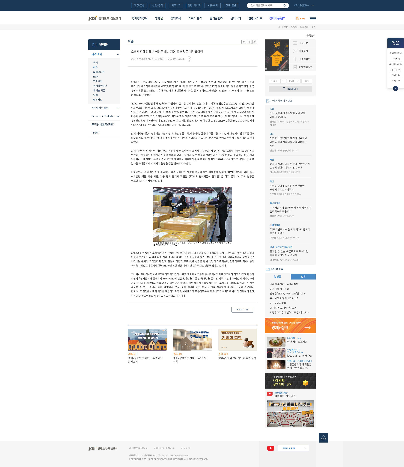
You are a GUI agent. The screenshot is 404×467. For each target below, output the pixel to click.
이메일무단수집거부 (164, 448)
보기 (307, 81)
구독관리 (311, 35)
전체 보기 (303, 6)
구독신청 (303, 43)
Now (95, 76)
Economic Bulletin (103, 116)
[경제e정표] (290, 325)
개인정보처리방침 (138, 448)
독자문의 (303, 51)
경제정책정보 (140, 18)
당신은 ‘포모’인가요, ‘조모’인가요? (287, 293)
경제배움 (277, 18)
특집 (95, 62)
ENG (302, 18)
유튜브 (270, 448)
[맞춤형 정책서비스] (290, 381)
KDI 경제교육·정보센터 (104, 19)
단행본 (95, 133)
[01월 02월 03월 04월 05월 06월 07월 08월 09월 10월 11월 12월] (294, 81)
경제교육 (176, 18)
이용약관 (185, 448)
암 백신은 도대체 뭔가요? (283, 307)
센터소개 (235, 18)
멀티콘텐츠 (216, 18)
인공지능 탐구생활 (279, 289)
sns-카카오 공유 (243, 42)
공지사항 (396, 81)
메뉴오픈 (118, 54)
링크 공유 (254, 42)
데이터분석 (396, 69)
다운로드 (189, 59)
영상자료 (97, 99)
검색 (285, 5)
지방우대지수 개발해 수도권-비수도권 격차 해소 (290, 312)
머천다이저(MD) (278, 303)
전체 (303, 276)
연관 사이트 (255, 18)
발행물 (159, 18)
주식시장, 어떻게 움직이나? (284, 298)
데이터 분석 (195, 18)
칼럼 (95, 95)
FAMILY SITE (288, 448)
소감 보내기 (304, 59)
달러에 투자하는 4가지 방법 (284, 284)
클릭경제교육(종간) (103, 124)
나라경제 (304, 27)
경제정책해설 (100, 85)
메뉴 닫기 (395, 88)
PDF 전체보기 (305, 67)
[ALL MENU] (313, 18)
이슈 (314, 27)
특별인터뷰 (99, 72)
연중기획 (97, 81)
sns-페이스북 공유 (249, 42)
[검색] (268, 5)
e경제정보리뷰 (100, 108)
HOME (285, 27)
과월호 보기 (292, 88)
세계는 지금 (99, 90)
